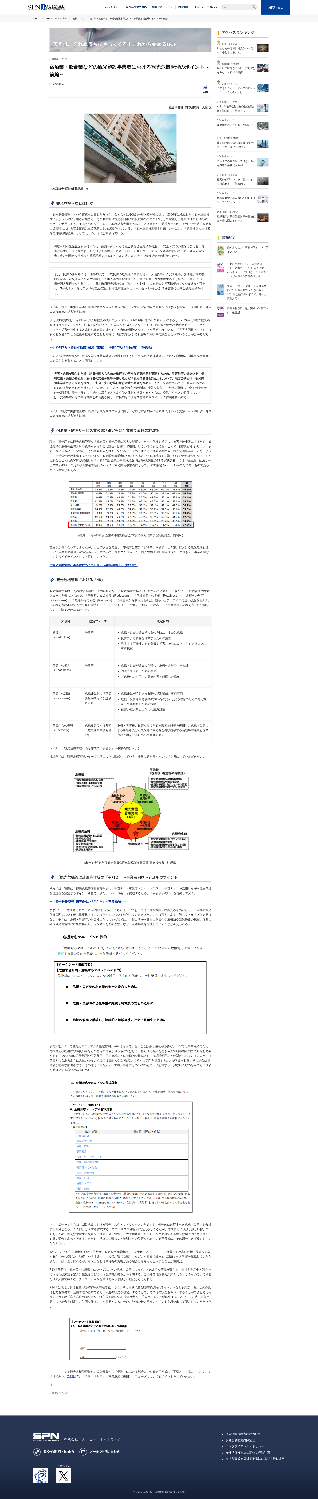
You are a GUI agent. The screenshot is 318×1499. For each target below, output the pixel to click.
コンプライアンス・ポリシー (245, 1446)
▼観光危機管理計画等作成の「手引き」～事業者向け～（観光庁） (94, 565)
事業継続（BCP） (61, 59)
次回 (70, 1376)
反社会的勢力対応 (136, 7)
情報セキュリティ (162, 7)
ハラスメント (113, 7)
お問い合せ (275, 7)
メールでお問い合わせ (104, 1451)
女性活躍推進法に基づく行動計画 (248, 1452)
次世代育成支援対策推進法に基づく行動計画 (255, 1458)
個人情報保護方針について (243, 1434)
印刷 (205, 92)
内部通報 (183, 7)
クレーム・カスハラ (205, 7)
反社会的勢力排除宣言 (240, 1440)
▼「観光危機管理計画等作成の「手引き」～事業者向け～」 (89, 901)
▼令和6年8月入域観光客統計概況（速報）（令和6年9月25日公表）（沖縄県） (102, 347)
